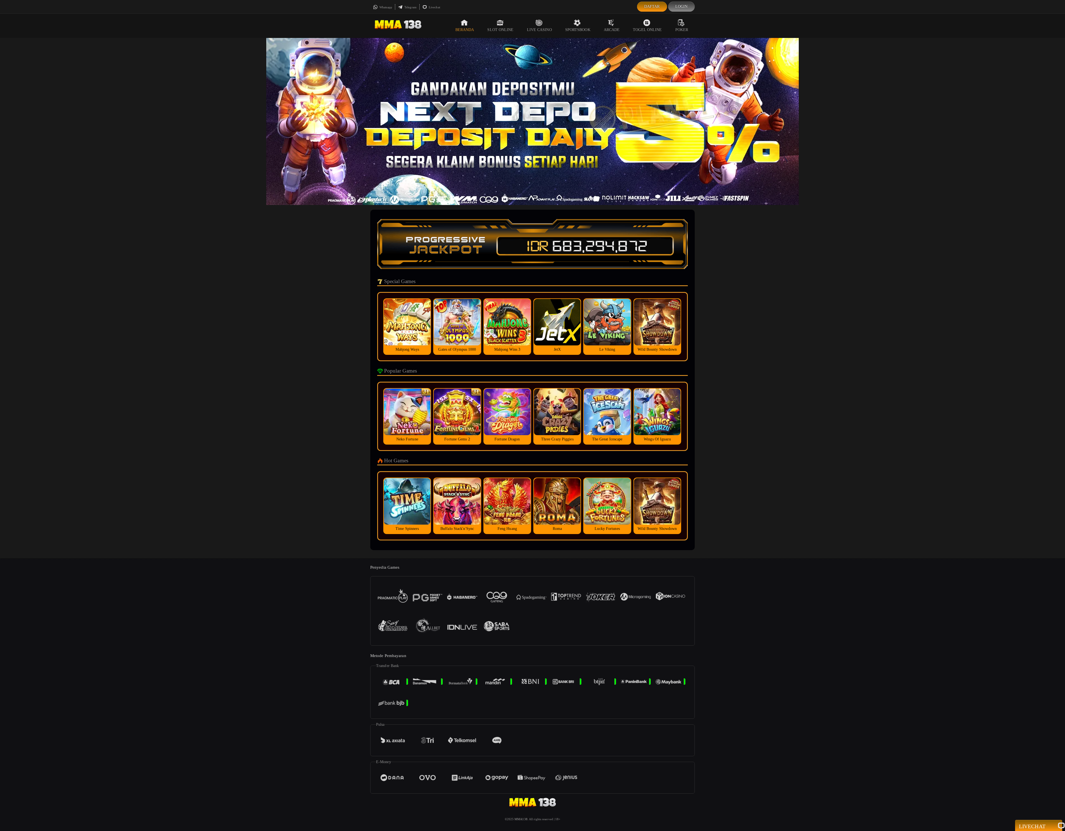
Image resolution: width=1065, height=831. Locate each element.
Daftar (652, 6)
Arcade (612, 30)
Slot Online (500, 30)
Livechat (434, 7)
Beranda (464, 30)
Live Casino (539, 30)
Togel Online (647, 30)
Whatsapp (385, 7)
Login (681, 6)
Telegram (410, 7)
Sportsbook (577, 30)
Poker (681, 30)
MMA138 (521, 819)
